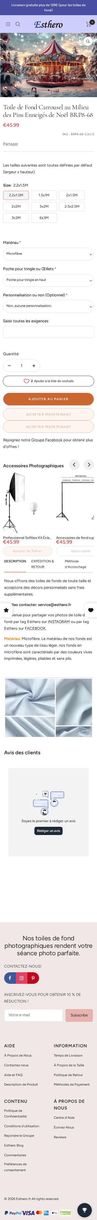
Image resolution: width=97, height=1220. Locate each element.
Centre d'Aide (64, 1118)
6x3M (44, 218)
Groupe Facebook (46, 440)
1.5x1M (44, 195)
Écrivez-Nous (64, 1127)
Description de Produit (21, 1084)
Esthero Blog (14, 1145)
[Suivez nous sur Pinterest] (33, 978)
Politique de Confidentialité (15, 1113)
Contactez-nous (16, 1065)
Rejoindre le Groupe (19, 1136)
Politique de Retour (68, 1075)
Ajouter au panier (27, 551)
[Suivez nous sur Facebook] (10, 978)
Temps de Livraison (68, 1055)
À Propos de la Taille (69, 1065)
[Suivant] (89, 90)
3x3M (16, 218)
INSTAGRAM (59, 621)
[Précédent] (8, 90)
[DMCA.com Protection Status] (65, 1212)
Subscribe (79, 1015)
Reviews (60, 1137)
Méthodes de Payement (72, 1084)
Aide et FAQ (13, 1075)
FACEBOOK (35, 628)
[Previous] (74, 465)
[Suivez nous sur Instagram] (21, 978)
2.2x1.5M (16, 195)
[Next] (89, 465)
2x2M (16, 206)
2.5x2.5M (72, 206)
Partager (10, 144)
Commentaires (15, 1155)
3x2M (44, 206)
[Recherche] (18, 24)
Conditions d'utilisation (21, 1126)
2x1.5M (72, 195)
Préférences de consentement (15, 1167)
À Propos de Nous (18, 1055)
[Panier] (88, 24)
